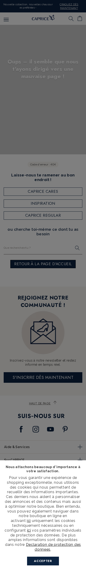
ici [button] (29, 530)
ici (29, 520)
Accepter (43, 561)
